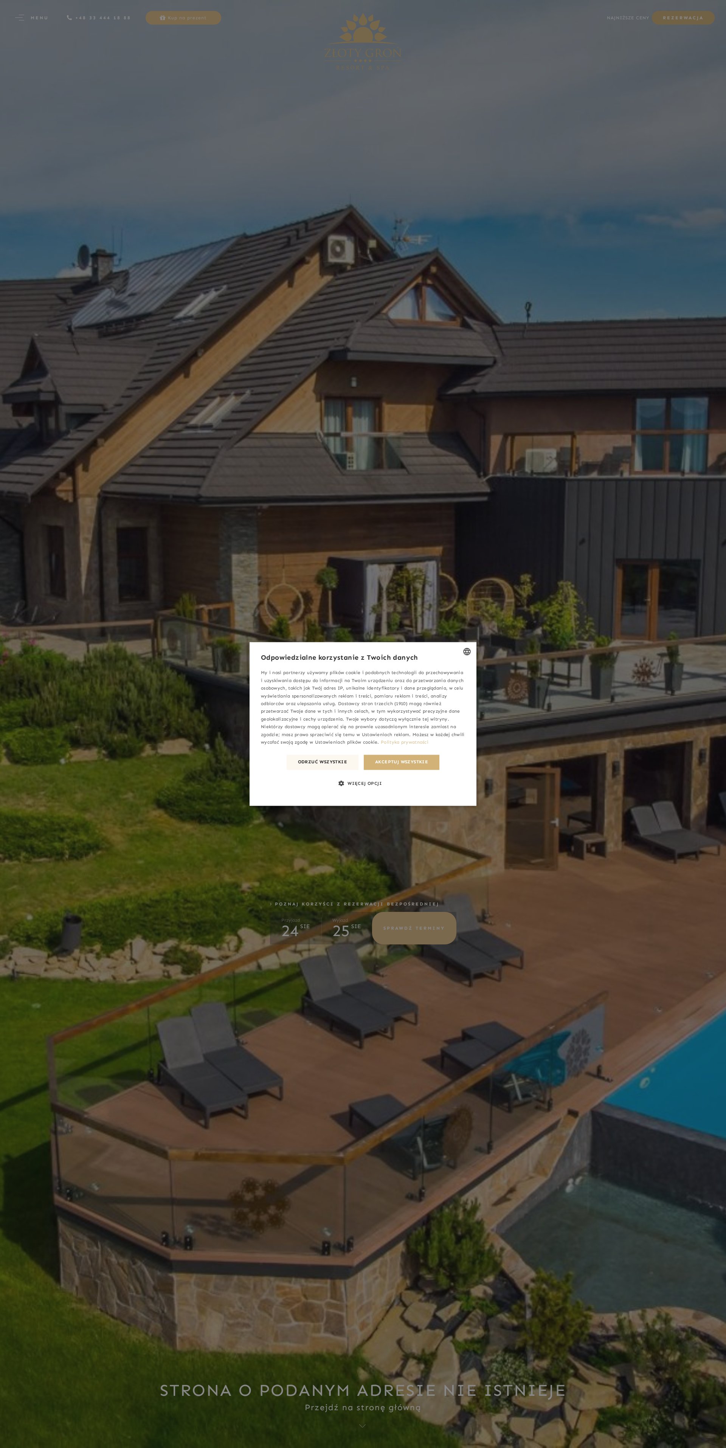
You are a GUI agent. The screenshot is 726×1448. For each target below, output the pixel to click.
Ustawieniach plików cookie (346, 742)
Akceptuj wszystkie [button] (401, 762)
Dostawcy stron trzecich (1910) (373, 703)
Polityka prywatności (404, 742)
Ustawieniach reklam (386, 734)
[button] (363, 783)
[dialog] (363, 724)
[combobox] (467, 651)
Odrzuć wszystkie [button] (322, 762)
